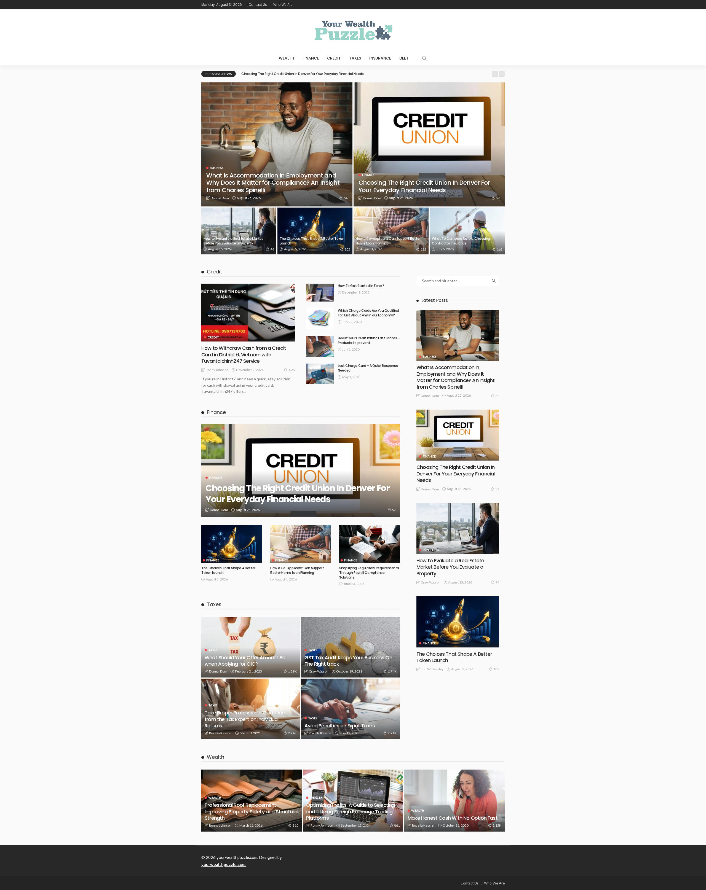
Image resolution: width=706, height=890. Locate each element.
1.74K (392, 671)
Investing (431, 549)
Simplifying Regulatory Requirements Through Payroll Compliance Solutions (369, 573)
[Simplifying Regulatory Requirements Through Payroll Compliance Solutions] (369, 544)
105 (347, 249)
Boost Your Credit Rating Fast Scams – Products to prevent (369, 340)
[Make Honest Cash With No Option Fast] (454, 801)
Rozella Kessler (220, 733)
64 (345, 198)
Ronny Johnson (217, 370)
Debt (404, 58)
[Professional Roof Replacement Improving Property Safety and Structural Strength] (251, 801)
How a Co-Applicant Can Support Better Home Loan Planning (388, 241)
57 (498, 198)
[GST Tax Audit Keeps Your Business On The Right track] (350, 647)
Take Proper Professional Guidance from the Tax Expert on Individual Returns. (245, 719)
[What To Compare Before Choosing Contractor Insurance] (467, 231)
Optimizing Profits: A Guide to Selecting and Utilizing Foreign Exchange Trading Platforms (350, 811)
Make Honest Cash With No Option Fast (453, 817)
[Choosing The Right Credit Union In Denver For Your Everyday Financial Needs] (429, 144)
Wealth (286, 58)
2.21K (392, 733)
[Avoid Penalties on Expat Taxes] (350, 709)
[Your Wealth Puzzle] (353, 30)
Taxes (355, 58)
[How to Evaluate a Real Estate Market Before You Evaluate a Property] (238, 231)
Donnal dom (220, 198)
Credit (334, 58)
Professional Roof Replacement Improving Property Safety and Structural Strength (251, 811)
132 (423, 249)
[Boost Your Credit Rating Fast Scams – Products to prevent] (320, 346)
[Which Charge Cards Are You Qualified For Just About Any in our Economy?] (320, 318)
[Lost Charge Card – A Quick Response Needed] (320, 374)
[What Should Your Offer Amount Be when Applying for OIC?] (250, 647)
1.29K (292, 671)
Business (217, 167)
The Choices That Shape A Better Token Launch (312, 241)
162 (499, 249)
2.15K (497, 825)
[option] (364, 74)
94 (272, 249)
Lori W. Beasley (432, 669)
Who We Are (283, 4)
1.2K (291, 370)
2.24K (292, 733)
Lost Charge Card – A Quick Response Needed (368, 368)
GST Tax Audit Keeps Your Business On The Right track (348, 660)
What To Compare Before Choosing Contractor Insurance (461, 241)
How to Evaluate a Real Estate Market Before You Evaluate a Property (233, 241)
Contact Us (258, 4)
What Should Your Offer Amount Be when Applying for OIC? (245, 660)
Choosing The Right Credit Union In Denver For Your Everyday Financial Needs (302, 73)
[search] (424, 58)
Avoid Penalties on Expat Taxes (339, 725)
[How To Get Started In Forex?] (320, 293)
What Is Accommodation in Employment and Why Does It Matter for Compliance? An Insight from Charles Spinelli (272, 182)
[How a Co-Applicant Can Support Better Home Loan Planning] (391, 231)
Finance (311, 58)
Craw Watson (318, 671)
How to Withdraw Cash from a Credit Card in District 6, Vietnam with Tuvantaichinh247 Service (243, 354)
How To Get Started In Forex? (361, 285)
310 (295, 825)
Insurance (380, 58)
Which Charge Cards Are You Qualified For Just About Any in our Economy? (368, 313)
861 (397, 825)
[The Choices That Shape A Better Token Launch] (314, 231)
